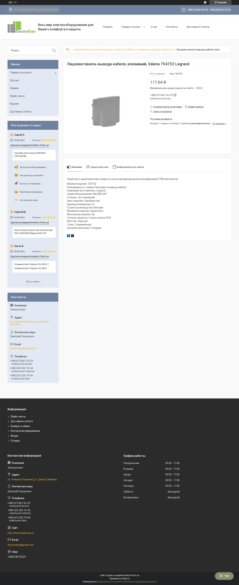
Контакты (172, 26)
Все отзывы (33, 281)
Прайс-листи (17, 96)
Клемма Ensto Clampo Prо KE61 (30, 268)
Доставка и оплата (198, 26)
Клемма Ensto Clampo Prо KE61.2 (31, 264)
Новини (14, 88)
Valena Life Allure (124, 49)
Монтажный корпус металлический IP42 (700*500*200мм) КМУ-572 (33, 232)
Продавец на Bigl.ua (120, 578)
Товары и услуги (130, 26)
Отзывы (15, 440)
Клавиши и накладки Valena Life (155, 49)
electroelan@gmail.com (23, 348)
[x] (72, 236)
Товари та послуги (20, 72)
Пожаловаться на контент (110, 581)
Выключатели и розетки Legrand (94, 49)
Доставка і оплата (20, 111)
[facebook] (68, 236)
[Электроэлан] (22, 27)
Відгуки (14, 103)
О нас (154, 26)
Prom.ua (135, 575)
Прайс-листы (18, 416)
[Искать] (54, 50)
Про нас (14, 80)
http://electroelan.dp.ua (20, 533)
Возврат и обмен (20, 426)
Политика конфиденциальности (141, 581)
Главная (108, 26)
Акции (14, 435)
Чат (227, 575)
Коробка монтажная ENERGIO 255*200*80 (30, 154)
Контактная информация (25, 430)
